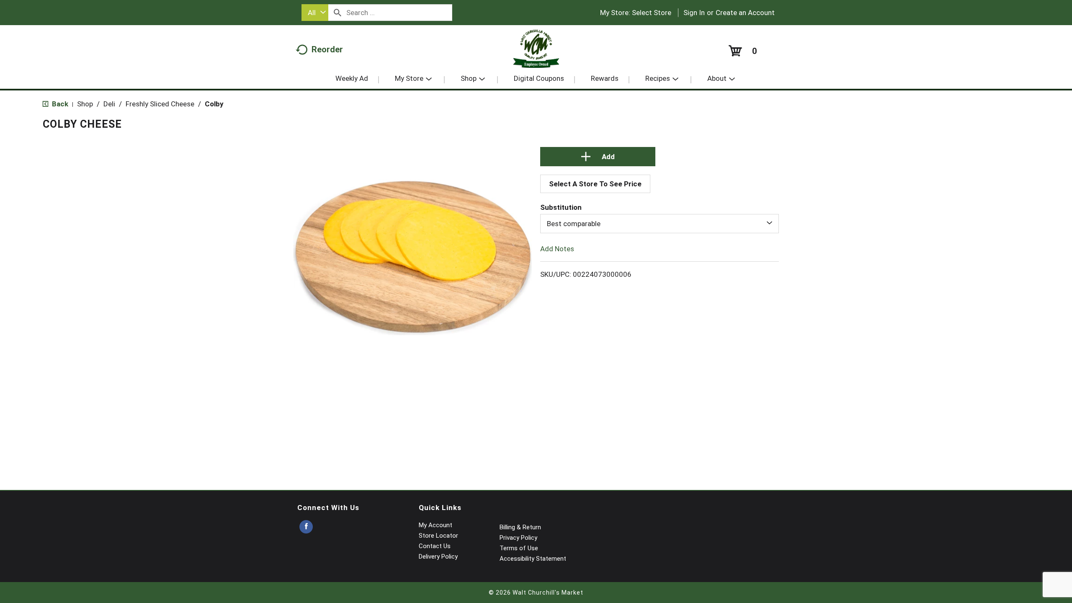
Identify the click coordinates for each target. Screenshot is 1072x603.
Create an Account (745, 12)
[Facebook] (306, 527)
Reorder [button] (327, 49)
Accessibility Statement (533, 558)
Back (59, 104)
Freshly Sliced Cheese (160, 104)
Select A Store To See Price (595, 184)
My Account (435, 525)
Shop (85, 104)
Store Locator (438, 535)
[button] (597, 156)
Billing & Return (520, 527)
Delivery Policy (438, 556)
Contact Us (435, 546)
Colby (214, 104)
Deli (109, 104)
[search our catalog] (337, 12)
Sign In (694, 12)
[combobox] (315, 12)
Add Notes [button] (557, 249)
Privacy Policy (518, 537)
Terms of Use (519, 548)
